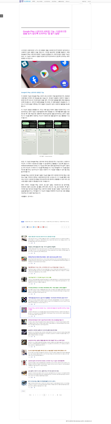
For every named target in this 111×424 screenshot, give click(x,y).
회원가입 (84, 1)
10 (53, 395)
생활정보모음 (61, 1)
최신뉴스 (67, 1)
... (55, 395)
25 (57, 395)
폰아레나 (30, 196)
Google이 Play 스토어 (29, 221)
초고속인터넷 (47, 1)
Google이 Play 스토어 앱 (64, 221)
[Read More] (45, 239)
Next (61, 395)
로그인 (89, 1)
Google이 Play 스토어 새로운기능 (52, 221)
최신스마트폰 (39, 1)
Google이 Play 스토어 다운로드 (39, 221)
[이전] (62, 227)
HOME (33, 1)
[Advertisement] (45, 15)
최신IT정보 (54, 1)
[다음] (64, 227)
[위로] (66, 227)
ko (1, 16)
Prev (30, 395)
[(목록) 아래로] (68, 227)
